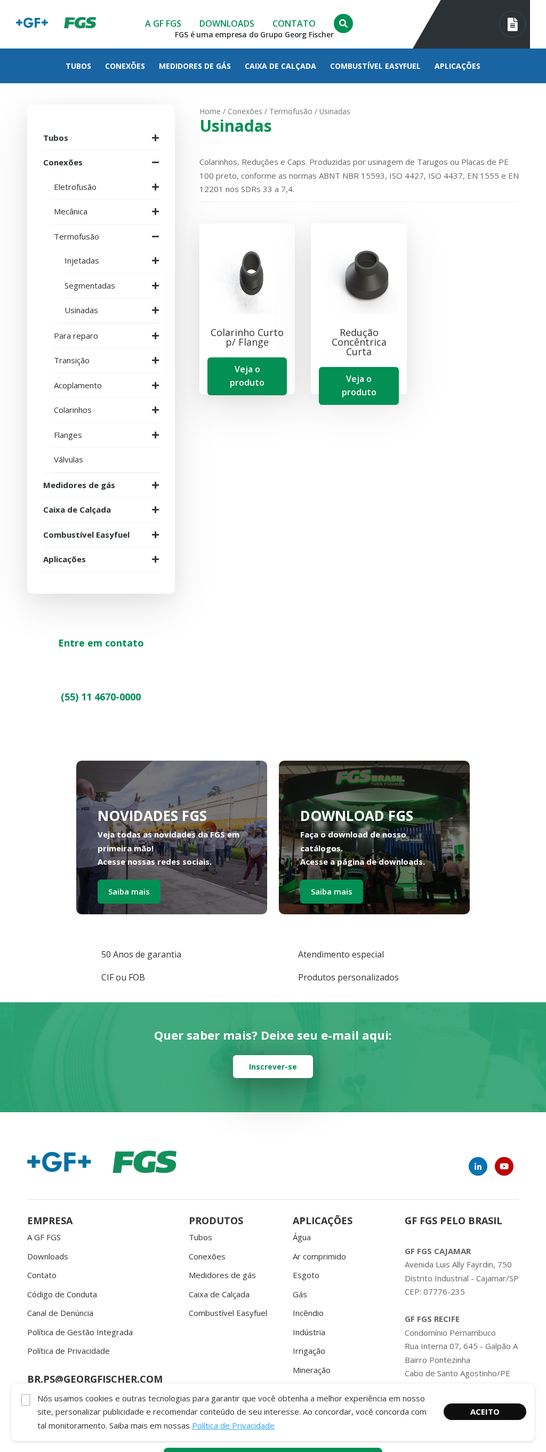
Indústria (309, 1332)
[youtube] (504, 1166)
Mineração (312, 1370)
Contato (294, 23)
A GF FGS (163, 23)
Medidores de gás (195, 66)
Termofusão (290, 111)
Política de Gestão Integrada (80, 1332)
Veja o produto (247, 376)
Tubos (78, 66)
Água (302, 1237)
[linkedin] (478, 1166)
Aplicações (457, 66)
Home (210, 111)
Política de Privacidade (68, 1350)
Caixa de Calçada (280, 66)
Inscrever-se (273, 1067)
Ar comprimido (319, 1256)
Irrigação (309, 1350)
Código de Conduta (62, 1294)
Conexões (125, 66)
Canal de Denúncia (60, 1312)
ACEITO (485, 1411)
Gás (300, 1294)
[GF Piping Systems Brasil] (32, 24)
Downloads (226, 23)
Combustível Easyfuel (375, 66)
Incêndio (308, 1312)
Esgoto (306, 1275)
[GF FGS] (80, 24)
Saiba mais (129, 891)
